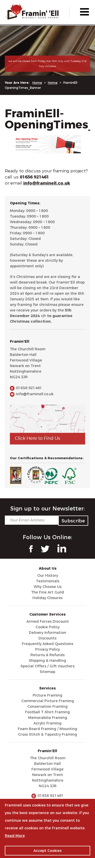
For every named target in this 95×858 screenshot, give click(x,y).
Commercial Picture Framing (47, 701)
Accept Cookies (47, 850)
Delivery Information (47, 632)
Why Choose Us (48, 586)
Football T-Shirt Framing (47, 712)
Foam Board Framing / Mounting (47, 729)
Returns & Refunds (47, 655)
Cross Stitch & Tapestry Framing (47, 734)
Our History (47, 575)
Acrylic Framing (47, 723)
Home (37, 83)
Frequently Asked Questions (47, 643)
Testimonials (47, 581)
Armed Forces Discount (47, 621)
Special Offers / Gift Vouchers (47, 666)
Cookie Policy (47, 627)
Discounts (47, 638)
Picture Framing (47, 695)
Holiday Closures (47, 598)
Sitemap (47, 671)
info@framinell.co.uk (34, 394)
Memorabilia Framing (47, 717)
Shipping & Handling (47, 660)
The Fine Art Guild (47, 592)
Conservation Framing (47, 706)
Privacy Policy (47, 649)
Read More (15, 835)
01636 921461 (29, 388)
